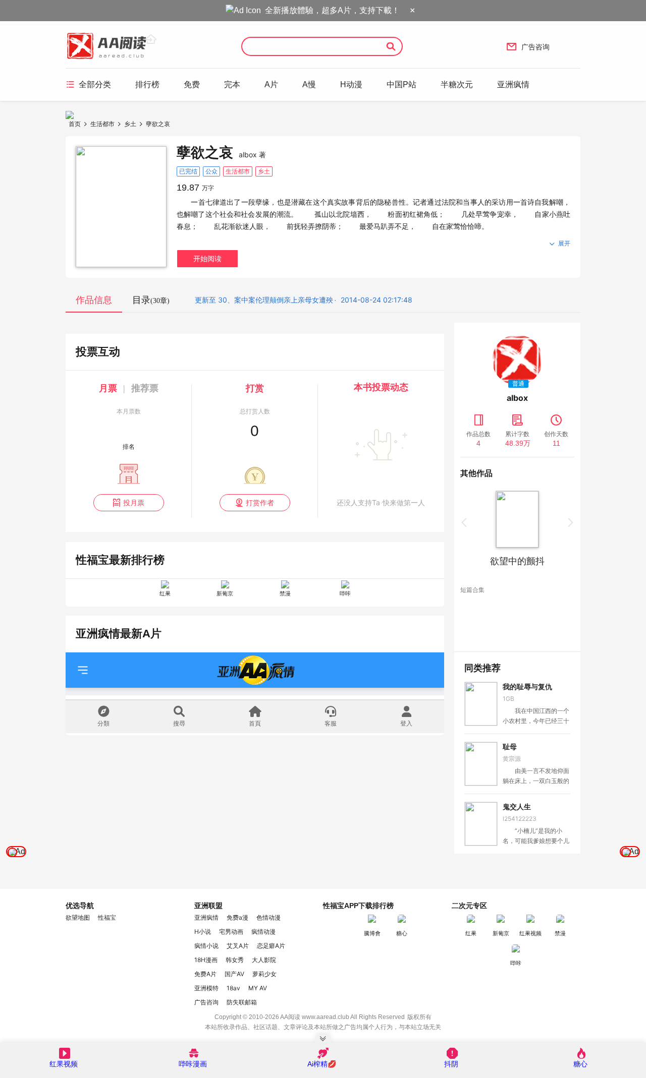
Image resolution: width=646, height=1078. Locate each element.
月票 (108, 388)
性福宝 (107, 917)
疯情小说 (206, 945)
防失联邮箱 (242, 1002)
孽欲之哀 (158, 124)
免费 (192, 84)
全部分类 (88, 84)
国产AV (234, 974)
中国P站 (401, 84)
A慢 (309, 84)
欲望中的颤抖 (500, 561)
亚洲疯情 (513, 84)
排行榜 (147, 84)
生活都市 (102, 124)
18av (233, 988)
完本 (232, 84)
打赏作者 (254, 502)
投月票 (128, 502)
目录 (151, 300)
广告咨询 (528, 46)
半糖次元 (457, 84)
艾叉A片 (238, 945)
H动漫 (351, 84)
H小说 (202, 931)
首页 (75, 124)
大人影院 (264, 960)
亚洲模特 (206, 988)
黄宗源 (512, 758)
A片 (271, 84)
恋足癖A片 (271, 945)
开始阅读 (207, 258)
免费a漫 (237, 917)
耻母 (510, 747)
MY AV (257, 988)
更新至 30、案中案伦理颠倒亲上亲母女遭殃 (264, 299)
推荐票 (144, 388)
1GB (508, 698)
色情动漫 (268, 917)
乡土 (130, 124)
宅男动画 (231, 931)
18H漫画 (206, 960)
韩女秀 (235, 960)
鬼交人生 (517, 807)
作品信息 (94, 300)
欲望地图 (78, 917)
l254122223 (519, 818)
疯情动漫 (263, 931)
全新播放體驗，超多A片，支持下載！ (332, 10)
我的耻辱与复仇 (527, 687)
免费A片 (205, 974)
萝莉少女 (264, 974)
